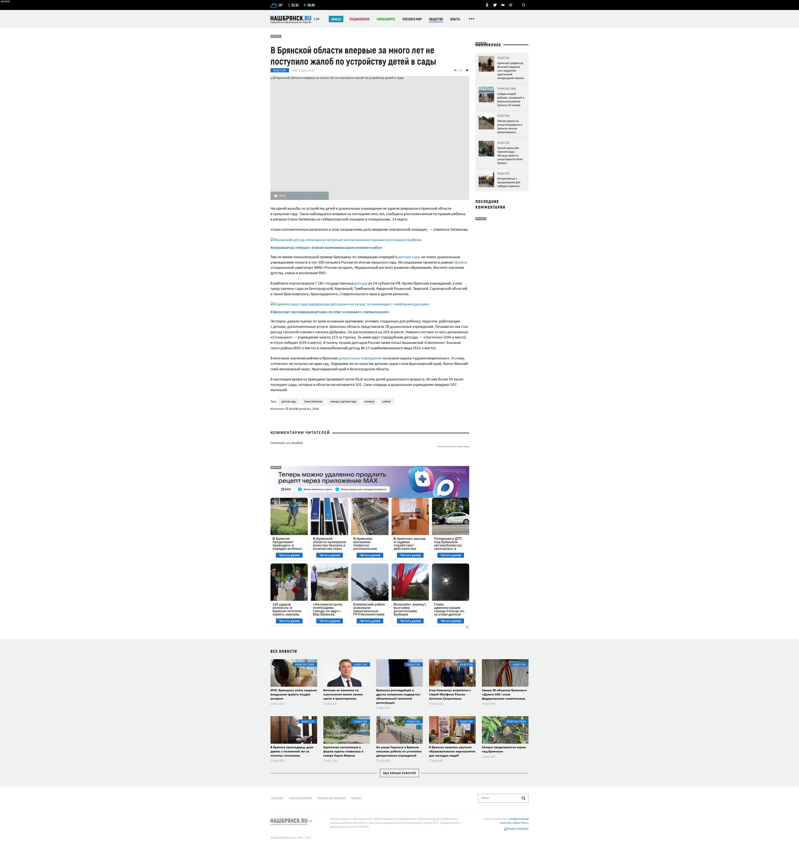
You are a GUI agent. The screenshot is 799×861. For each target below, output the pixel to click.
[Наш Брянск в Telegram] (510, 5)
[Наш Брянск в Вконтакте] (503, 5)
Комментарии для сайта (453, 447)
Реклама (356, 798)
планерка (369, 401)
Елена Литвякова (313, 401)
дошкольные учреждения (360, 359)
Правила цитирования (332, 798)
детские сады (409, 257)
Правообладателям (300, 798)
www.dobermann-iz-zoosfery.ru (306, 195)
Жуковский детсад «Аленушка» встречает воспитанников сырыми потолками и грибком (326, 247)
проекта (460, 263)
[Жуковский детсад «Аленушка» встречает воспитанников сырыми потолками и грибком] (369, 240)
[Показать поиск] (524, 5)
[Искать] (524, 798)
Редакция (277, 798)
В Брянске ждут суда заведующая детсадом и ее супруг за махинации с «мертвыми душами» (330, 312)
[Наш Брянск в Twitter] (495, 5)
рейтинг (386, 401)
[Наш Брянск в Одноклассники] (487, 5)
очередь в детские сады (343, 401)
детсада (361, 284)
